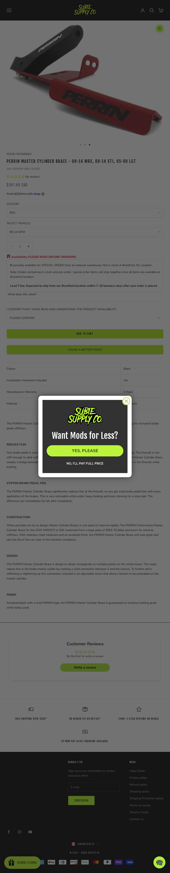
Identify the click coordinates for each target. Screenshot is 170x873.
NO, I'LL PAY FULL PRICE (85, 464)
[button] (159, 862)
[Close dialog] (126, 401)
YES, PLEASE (85, 451)
